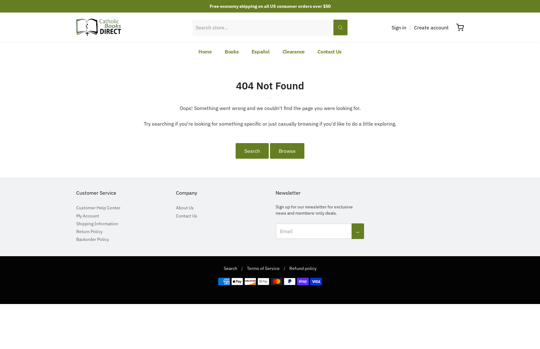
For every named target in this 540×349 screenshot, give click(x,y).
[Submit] (340, 27)
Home (205, 51)
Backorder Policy (92, 239)
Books (232, 51)
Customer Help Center (98, 208)
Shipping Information (97, 224)
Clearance (293, 51)
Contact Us (330, 51)
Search (252, 151)
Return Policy (89, 231)
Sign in (399, 27)
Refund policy (303, 268)
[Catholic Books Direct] (98, 27)
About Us (185, 208)
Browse (287, 151)
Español (261, 51)
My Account (87, 216)
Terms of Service (263, 268)
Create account (431, 27)
